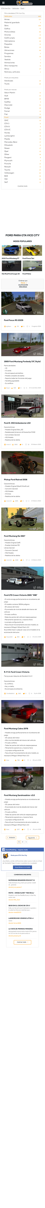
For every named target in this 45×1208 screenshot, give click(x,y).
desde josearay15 (15, 936)
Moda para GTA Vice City (19, 855)
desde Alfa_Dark (14, 900)
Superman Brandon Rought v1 (22, 880)
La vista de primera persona (21, 929)
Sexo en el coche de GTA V (19, 905)
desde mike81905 (15, 912)
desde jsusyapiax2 (15, 887)
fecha (23, 283)
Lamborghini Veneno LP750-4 (21, 918)
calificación (23, 285)
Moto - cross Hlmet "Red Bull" (21, 893)
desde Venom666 (15, 923)
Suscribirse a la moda (22, 867)
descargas (23, 287)
